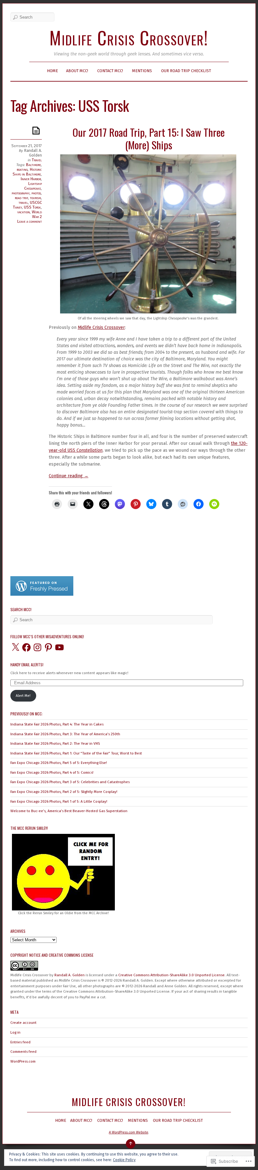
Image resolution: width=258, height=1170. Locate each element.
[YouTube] (59, 647)
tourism (35, 197)
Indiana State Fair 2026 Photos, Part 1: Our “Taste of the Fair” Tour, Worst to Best (76, 753)
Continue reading (68, 476)
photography (21, 193)
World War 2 (37, 214)
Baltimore (33, 164)
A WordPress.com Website (128, 1132)
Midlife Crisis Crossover (101, 327)
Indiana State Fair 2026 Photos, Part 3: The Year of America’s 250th (65, 734)
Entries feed (20, 1042)
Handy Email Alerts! (26, 664)
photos (36, 193)
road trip (21, 197)
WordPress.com (23, 1061)
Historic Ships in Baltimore (27, 171)
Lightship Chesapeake (33, 186)
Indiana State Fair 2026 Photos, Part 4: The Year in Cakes (57, 724)
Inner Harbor (30, 178)
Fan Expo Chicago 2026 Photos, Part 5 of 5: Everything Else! (58, 762)
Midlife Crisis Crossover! (128, 37)
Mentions (142, 70)
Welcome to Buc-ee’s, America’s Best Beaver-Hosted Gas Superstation (68, 811)
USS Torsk (32, 207)
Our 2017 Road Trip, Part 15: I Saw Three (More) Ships (148, 138)
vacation (23, 211)
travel (23, 202)
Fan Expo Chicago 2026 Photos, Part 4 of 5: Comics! (51, 772)
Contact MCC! (110, 70)
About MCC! (77, 70)
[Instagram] (37, 647)
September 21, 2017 (26, 145)
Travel (37, 160)
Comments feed (23, 1051)
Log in (15, 1032)
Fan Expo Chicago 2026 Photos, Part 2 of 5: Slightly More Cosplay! (63, 791)
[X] (15, 647)
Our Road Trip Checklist (186, 70)
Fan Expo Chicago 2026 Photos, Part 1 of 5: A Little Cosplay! (58, 801)
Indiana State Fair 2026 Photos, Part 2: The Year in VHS (55, 743)
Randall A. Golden (33, 153)
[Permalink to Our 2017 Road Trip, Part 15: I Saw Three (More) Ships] (37, 130)
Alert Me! (23, 695)
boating (22, 169)
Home (52, 70)
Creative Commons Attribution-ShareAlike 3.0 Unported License (171, 975)
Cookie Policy (124, 1160)
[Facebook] (26, 647)
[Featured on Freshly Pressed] (41, 594)
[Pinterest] (48, 647)
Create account (23, 1022)
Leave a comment (29, 221)
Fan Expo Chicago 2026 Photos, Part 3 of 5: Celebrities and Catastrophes (70, 782)
